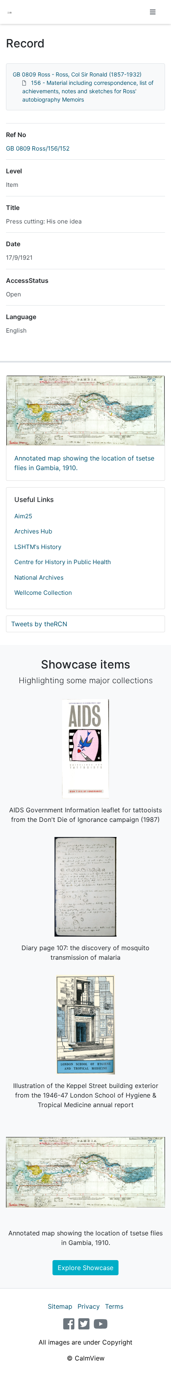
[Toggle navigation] (152, 12)
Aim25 (23, 516)
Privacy (89, 1306)
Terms (114, 1306)
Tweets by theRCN (39, 624)
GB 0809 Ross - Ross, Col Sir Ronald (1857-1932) (77, 74)
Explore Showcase (85, 1268)
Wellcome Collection (43, 592)
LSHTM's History (37, 547)
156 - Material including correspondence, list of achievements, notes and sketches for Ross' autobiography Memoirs (88, 91)
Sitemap (60, 1306)
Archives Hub (33, 531)
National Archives (39, 577)
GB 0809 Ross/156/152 (38, 148)
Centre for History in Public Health (62, 562)
